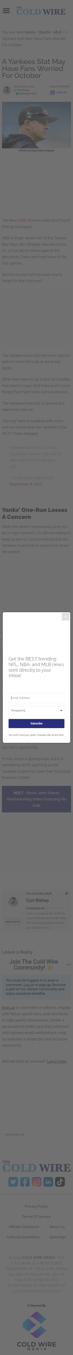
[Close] (65, 616)
